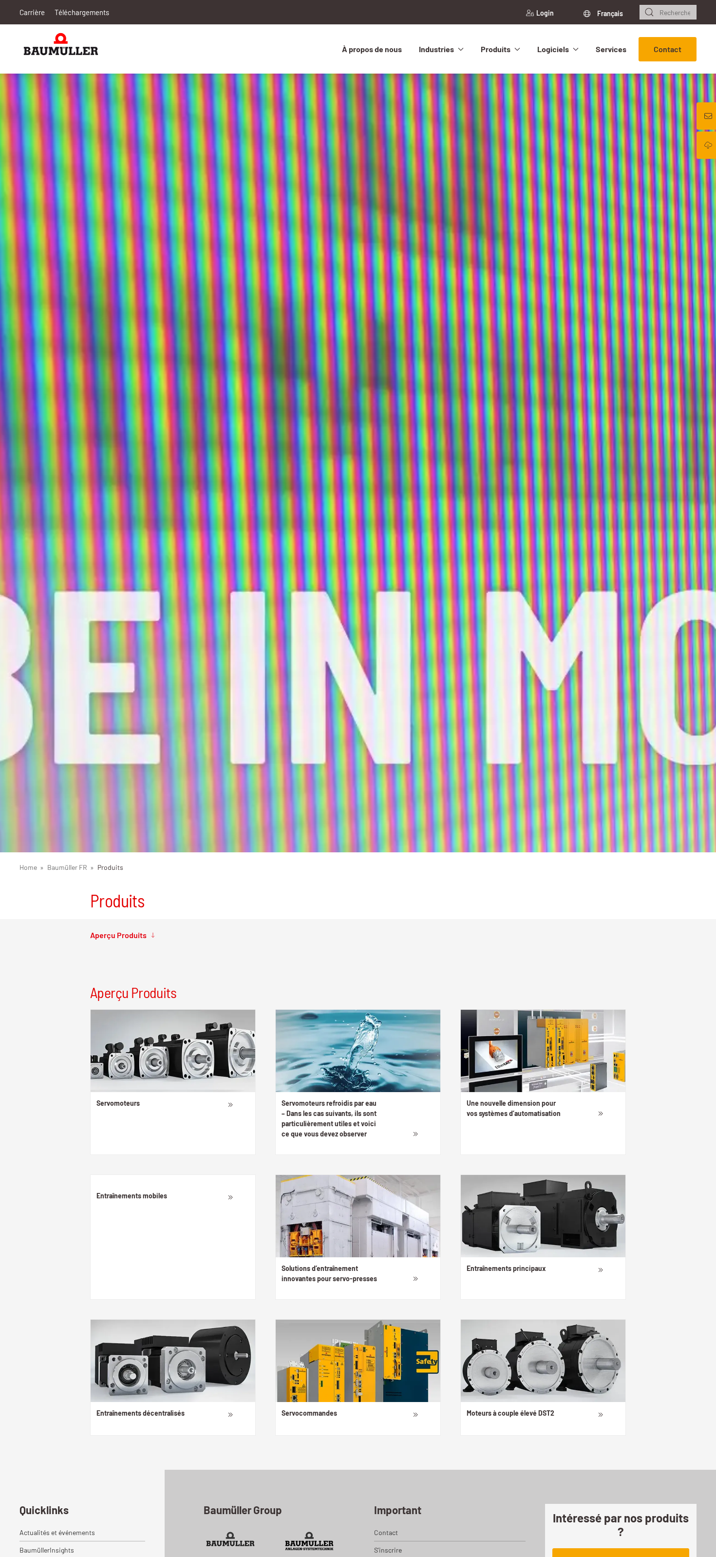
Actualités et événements (57, 1532)
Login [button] (545, 13)
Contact (667, 49)
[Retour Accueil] (60, 49)
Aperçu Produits (118, 935)
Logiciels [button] (553, 49)
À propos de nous (372, 49)
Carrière (32, 12)
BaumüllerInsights (46, 1550)
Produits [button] (495, 49)
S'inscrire (388, 1550)
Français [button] (609, 13)
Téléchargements (82, 12)
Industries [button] (436, 49)
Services (611, 49)
